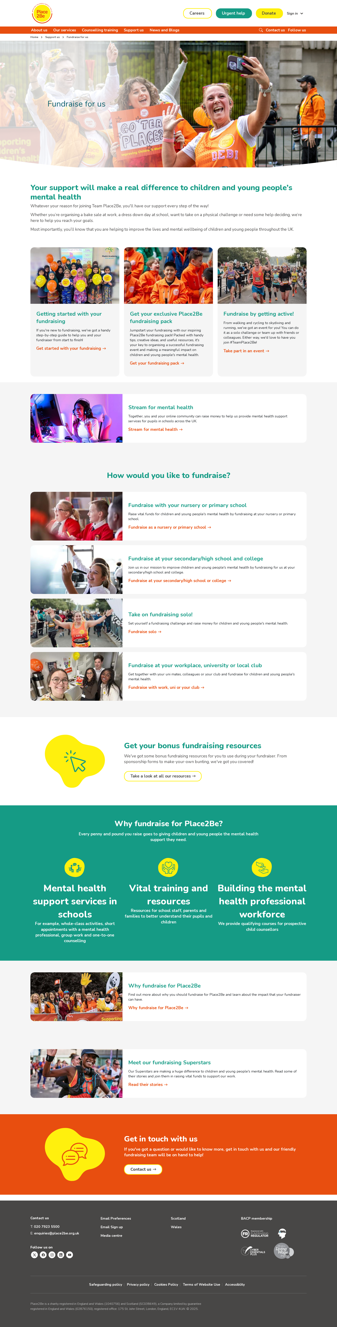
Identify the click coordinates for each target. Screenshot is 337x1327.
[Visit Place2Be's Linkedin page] (60, 1254)
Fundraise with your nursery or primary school (187, 505)
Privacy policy (138, 1284)
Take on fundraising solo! (160, 614)
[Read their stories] (76, 1078)
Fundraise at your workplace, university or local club (195, 665)
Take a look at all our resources (160, 776)
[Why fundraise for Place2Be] (76, 1001)
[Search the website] (261, 30)
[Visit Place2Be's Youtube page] (69, 1254)
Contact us (140, 1169)
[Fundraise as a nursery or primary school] (76, 521)
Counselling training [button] (100, 30)
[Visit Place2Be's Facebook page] (43, 1254)
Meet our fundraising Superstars (169, 1062)
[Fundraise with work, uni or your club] (76, 681)
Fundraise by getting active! (258, 314)
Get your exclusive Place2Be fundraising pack (166, 317)
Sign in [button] (293, 13)
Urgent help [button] (233, 13)
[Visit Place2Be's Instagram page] (52, 1254)
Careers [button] (197, 13)
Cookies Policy (166, 1284)
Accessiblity (235, 1284)
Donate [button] (269, 13)
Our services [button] (64, 30)
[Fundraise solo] (76, 628)
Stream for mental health (160, 407)
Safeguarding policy (105, 1284)
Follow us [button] (297, 30)
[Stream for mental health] (76, 423)
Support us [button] (134, 30)
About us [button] (39, 30)
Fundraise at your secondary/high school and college (195, 558)
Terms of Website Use (201, 1284)
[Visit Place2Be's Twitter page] (34, 1254)
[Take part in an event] (262, 275)
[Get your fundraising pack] (168, 275)
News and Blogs (164, 30)
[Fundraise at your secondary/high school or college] (76, 574)
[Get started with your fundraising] (74, 275)
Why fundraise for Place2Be (164, 986)
